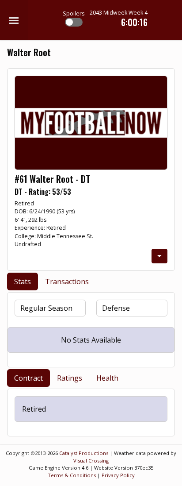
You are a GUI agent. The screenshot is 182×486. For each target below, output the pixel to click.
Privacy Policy (118, 475)
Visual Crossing (91, 460)
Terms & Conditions (72, 475)
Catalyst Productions (83, 453)
